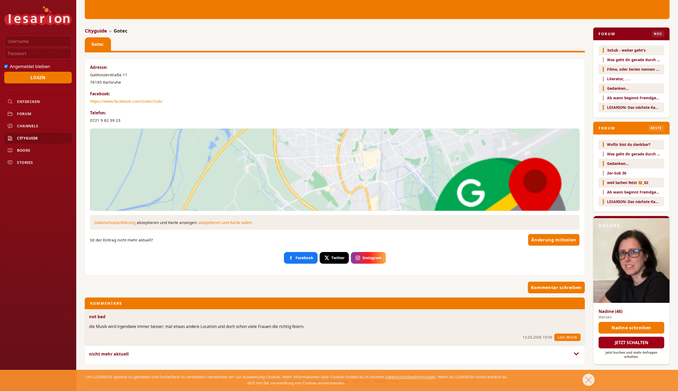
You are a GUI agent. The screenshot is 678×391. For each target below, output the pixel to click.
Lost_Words (567, 337)
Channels (27, 125)
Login (37, 77)
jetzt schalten (631, 342)
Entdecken (28, 101)
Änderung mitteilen (553, 240)
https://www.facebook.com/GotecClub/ (126, 101)
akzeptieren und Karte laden (225, 222)
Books (23, 150)
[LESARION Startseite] (38, 15)
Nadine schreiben (631, 328)
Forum (24, 113)
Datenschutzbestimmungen (410, 376)
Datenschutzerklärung (115, 222)
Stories (25, 162)
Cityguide (27, 138)
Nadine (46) (610, 311)
